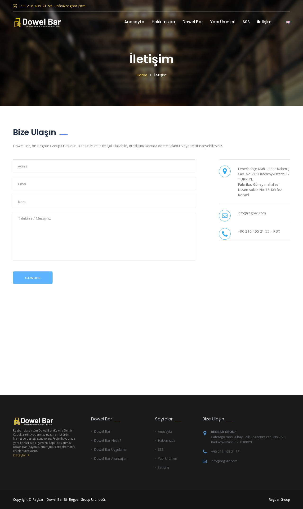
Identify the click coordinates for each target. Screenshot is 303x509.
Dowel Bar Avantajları (110, 458)
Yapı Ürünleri (222, 22)
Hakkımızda (163, 22)
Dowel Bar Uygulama (110, 449)
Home (142, 74)
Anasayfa (134, 22)
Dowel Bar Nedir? (107, 440)
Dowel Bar (193, 22)
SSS (246, 22)
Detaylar (19, 455)
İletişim (264, 22)
